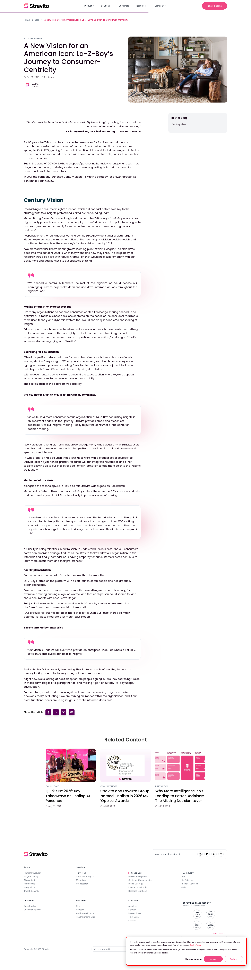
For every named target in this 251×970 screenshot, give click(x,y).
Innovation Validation (138, 887)
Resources (141, 5)
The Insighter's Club (85, 917)
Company (159, 5)
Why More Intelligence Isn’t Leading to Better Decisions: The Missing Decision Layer (179, 796)
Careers (132, 920)
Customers (124, 5)
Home (27, 19)
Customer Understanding (140, 880)
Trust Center (134, 917)
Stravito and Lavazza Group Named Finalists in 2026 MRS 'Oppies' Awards (125, 796)
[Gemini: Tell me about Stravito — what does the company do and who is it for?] (214, 854)
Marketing (81, 880)
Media (184, 887)
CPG (183, 876)
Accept (213, 959)
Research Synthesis (137, 891)
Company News (108, 786)
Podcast (80, 909)
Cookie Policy (195, 945)
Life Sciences (187, 880)
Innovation (161, 786)
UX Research (82, 883)
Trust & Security (31, 891)
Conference (52, 786)
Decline (233, 959)
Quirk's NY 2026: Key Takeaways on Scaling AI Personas (68, 796)
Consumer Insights (85, 876)
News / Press (134, 913)
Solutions (105, 5)
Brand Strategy (135, 883)
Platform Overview (32, 873)
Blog (37, 19)
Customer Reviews (32, 909)
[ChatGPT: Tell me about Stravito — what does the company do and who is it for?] (200, 854)
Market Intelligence (137, 876)
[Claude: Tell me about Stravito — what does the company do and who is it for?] (207, 854)
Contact (132, 909)
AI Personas (29, 883)
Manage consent (193, 959)
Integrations (29, 887)
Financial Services (189, 883)
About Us (132, 906)
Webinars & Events (85, 913)
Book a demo (214, 5)
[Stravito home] (36, 5)
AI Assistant (29, 880)
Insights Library (31, 876)
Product (88, 5)
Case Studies (30, 906)
